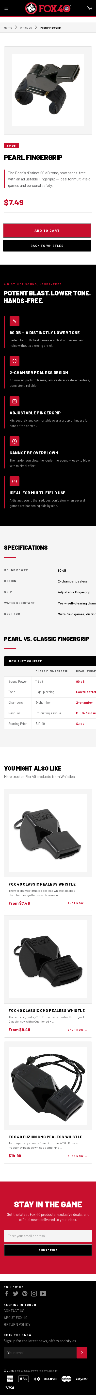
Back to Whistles (47, 246)
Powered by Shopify (44, 1370)
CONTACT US (14, 1310)
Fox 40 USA (22, 1370)
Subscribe (48, 1250)
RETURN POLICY (17, 1324)
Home (8, 27)
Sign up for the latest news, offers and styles (40, 1340)
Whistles (26, 27)
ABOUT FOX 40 (15, 1317)
